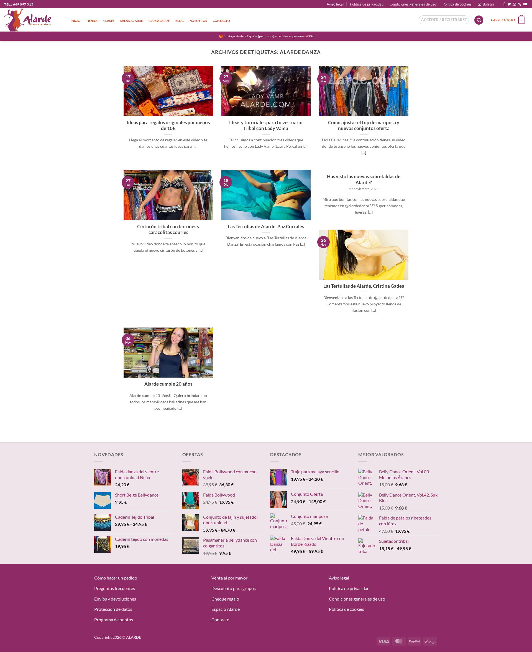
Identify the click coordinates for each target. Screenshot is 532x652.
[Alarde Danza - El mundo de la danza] (32, 20)
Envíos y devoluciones (115, 598)
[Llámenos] (519, 4)
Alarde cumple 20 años (168, 384)
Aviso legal (335, 4)
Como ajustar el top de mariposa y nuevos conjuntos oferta (363, 125)
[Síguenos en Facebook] (504, 4)
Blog (179, 20)
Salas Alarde (131, 20)
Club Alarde (159, 20)
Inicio (75, 20)
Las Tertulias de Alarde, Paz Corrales (266, 226)
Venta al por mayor (229, 577)
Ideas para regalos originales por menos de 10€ (168, 125)
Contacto (221, 20)
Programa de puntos (113, 619)
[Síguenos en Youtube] (525, 4)
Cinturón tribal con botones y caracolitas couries (168, 229)
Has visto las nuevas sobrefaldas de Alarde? (363, 179)
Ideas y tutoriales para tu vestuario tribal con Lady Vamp (266, 125)
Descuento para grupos (233, 588)
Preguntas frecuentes (114, 588)
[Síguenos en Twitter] (509, 4)
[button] (486, 4)
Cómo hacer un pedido (115, 577)
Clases (108, 20)
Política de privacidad (366, 4)
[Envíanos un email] (514, 4)
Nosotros (198, 20)
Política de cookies (457, 4)
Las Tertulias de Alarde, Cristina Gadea (363, 286)
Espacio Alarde (225, 609)
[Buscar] (478, 20)
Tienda (92, 20)
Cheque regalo (225, 598)
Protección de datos (113, 609)
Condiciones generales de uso (413, 4)
